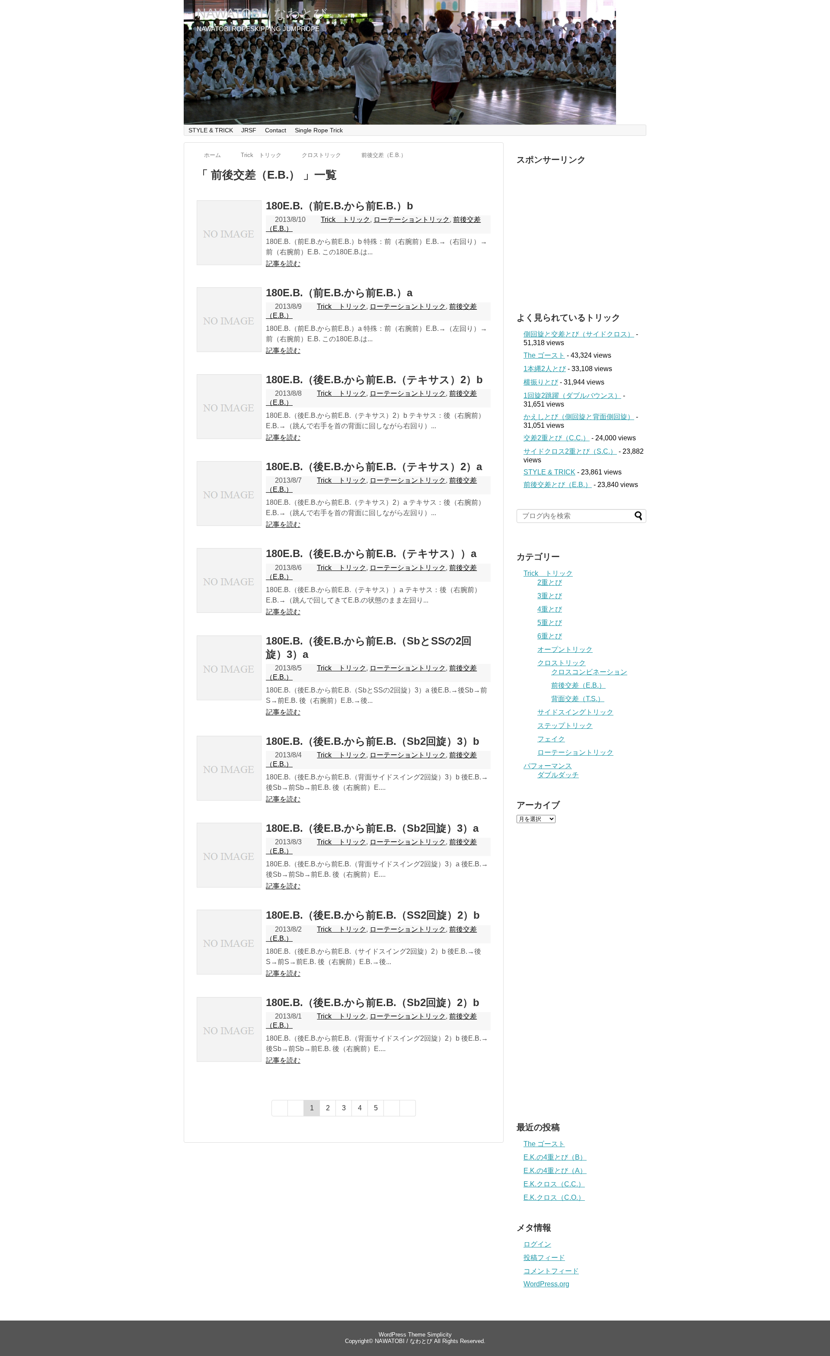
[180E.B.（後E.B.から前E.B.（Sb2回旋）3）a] (229, 865)
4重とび (549, 609)
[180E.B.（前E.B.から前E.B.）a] (229, 329)
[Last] (408, 1108)
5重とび (549, 622)
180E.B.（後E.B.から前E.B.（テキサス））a (371, 553)
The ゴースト (544, 355)
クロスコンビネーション (589, 672)
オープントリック (565, 649)
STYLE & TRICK (210, 130)
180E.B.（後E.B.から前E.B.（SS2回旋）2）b (373, 915)
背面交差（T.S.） (577, 698)
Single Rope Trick (319, 130)
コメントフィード (551, 1271)
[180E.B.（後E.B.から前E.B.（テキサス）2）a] (229, 503)
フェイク (551, 739)
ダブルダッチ (558, 775)
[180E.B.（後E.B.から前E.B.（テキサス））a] (229, 590)
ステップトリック (565, 725)
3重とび (549, 595)
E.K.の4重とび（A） (555, 1170)
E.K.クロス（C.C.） (554, 1184)
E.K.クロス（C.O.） (554, 1197)
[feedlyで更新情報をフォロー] (607, 14)
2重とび (549, 582)
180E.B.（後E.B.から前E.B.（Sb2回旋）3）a (372, 828)
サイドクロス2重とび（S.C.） (570, 451)
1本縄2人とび (545, 368)
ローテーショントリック (412, 219)
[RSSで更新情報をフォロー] (624, 14)
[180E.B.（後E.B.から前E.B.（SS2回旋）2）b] (229, 952)
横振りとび (541, 382)
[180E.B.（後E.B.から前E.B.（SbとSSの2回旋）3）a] (229, 677)
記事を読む (283, 263)
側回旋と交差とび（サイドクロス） (579, 334)
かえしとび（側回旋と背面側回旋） (579, 416)
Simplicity (439, 1334)
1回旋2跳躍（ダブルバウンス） (572, 395)
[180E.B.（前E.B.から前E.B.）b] (229, 242)
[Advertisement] (589, 230)
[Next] (392, 1108)
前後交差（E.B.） (578, 685)
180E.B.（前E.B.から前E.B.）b (339, 206)
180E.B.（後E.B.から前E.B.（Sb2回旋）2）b (372, 1002)
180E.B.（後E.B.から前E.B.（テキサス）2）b (374, 379)
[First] (279, 1108)
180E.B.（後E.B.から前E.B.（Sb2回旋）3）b (372, 741)
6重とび (549, 636)
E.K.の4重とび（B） (555, 1157)
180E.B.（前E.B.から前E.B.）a (339, 292)
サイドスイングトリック (575, 712)
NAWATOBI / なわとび (262, 13)
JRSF (248, 130)
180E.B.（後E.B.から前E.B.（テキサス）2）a (374, 466)
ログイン (537, 1244)
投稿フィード (544, 1257)
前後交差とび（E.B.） (558, 484)
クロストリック (561, 663)
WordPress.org (546, 1284)
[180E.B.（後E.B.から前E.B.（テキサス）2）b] (229, 416)
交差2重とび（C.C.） (557, 438)
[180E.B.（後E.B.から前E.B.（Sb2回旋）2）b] (229, 1039)
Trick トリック (345, 219)
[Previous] (296, 1108)
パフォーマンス (548, 765)
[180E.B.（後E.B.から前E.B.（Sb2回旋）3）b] (229, 778)
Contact (275, 130)
